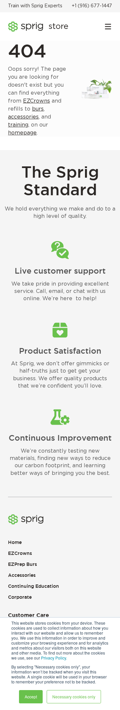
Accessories (22, 575)
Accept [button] (31, 696)
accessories (23, 117)
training (18, 125)
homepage (22, 132)
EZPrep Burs (22, 564)
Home (15, 542)
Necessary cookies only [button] (73, 696)
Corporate (20, 597)
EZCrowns (36, 101)
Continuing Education (33, 586)
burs (38, 109)
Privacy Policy (53, 658)
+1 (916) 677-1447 (92, 6)
